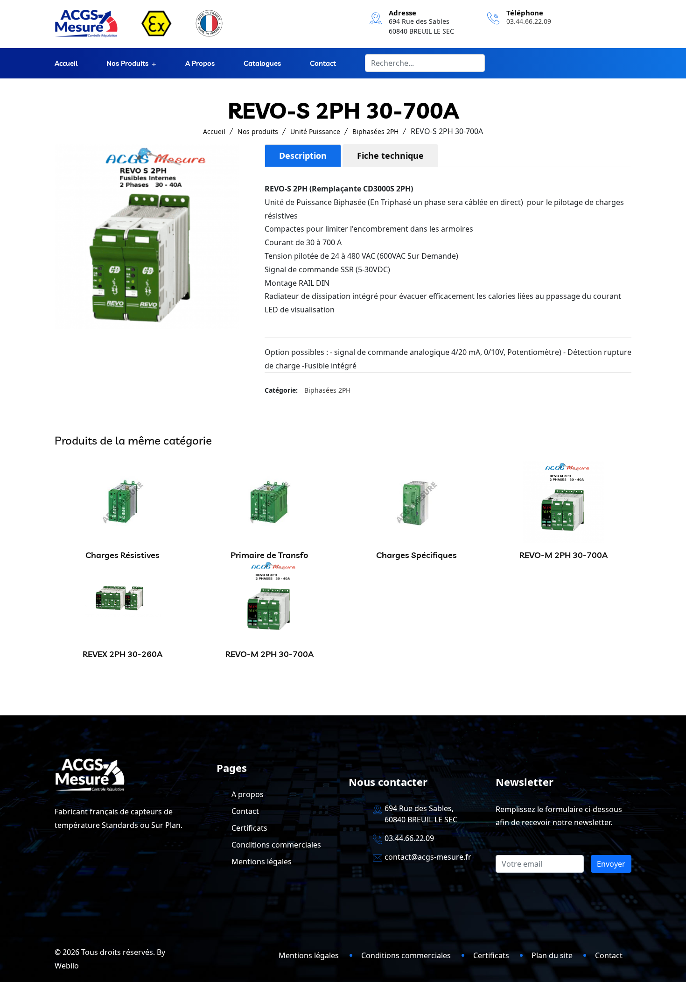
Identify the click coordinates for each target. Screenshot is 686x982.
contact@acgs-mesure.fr (428, 857)
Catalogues (262, 63)
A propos (200, 63)
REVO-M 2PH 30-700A (563, 555)
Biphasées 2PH (375, 131)
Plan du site (552, 955)
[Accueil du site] (86, 23)
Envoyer (611, 864)
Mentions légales (261, 861)
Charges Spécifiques (416, 555)
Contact (323, 63)
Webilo (67, 966)
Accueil (66, 63)
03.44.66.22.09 (528, 21)
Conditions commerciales (276, 845)
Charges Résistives (122, 555)
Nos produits (127, 63)
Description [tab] (303, 155)
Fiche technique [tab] (390, 155)
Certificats (249, 828)
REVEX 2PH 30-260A (122, 654)
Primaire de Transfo (269, 555)
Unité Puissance (315, 131)
